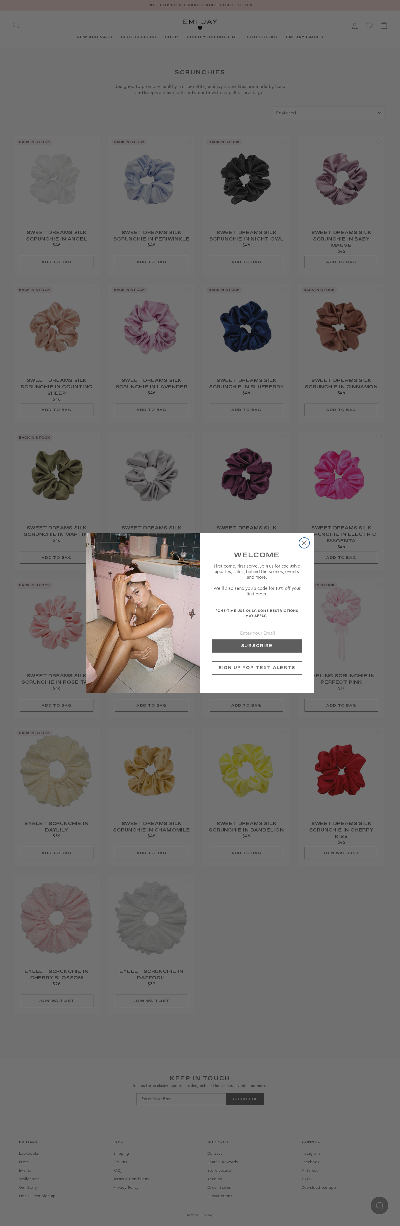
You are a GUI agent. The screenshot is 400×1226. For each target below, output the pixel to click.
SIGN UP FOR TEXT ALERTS (256, 667)
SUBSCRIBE (257, 645)
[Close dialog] (304, 543)
